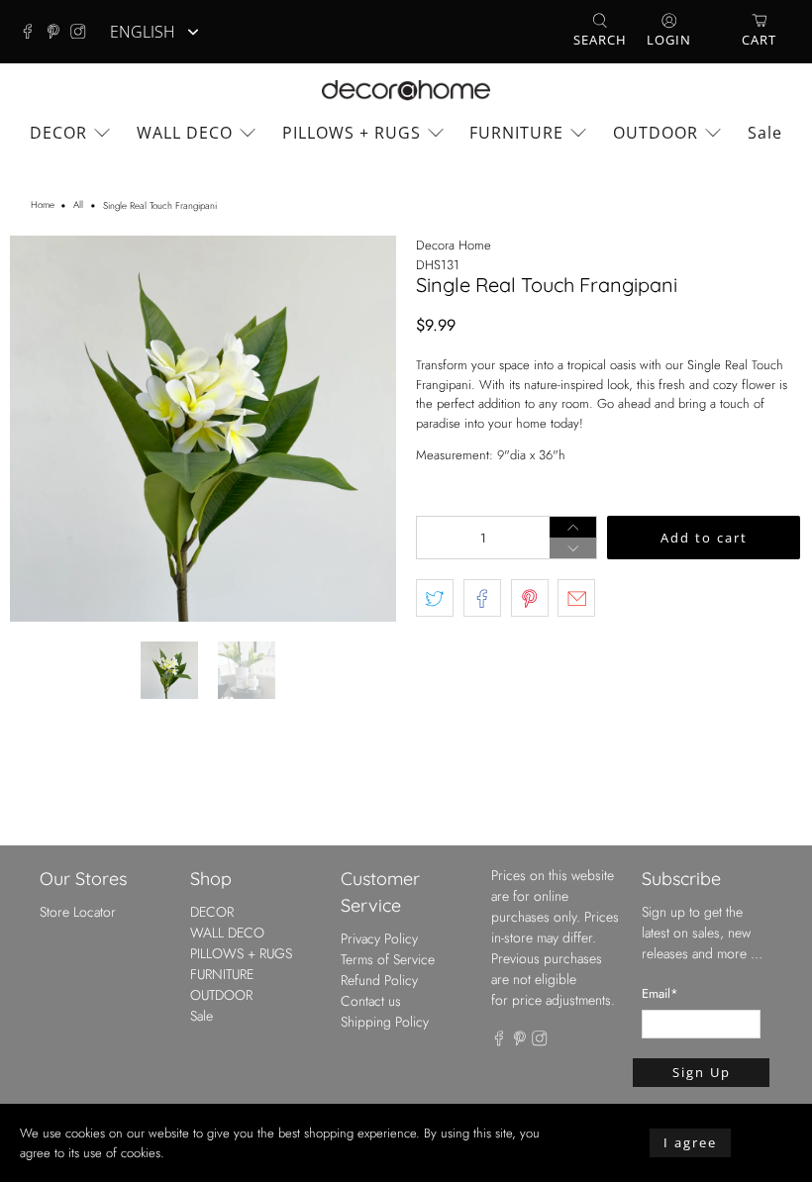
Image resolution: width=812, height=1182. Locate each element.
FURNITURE (516, 133)
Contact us (371, 1001)
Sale (765, 133)
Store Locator (78, 912)
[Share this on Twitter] (435, 598)
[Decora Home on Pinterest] (58, 32)
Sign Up (701, 1072)
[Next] (364, 428)
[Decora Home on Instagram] (83, 32)
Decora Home (453, 245)
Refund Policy (379, 980)
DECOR (58, 133)
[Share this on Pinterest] (530, 598)
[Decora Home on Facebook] (33, 32)
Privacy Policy (379, 938)
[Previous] (41, 428)
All (78, 206)
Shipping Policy (385, 1022)
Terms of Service (388, 959)
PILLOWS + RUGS (351, 133)
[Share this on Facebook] (482, 598)
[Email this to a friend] (576, 598)
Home (42, 206)
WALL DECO (185, 133)
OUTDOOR (655, 133)
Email (660, 993)
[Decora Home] (406, 90)
